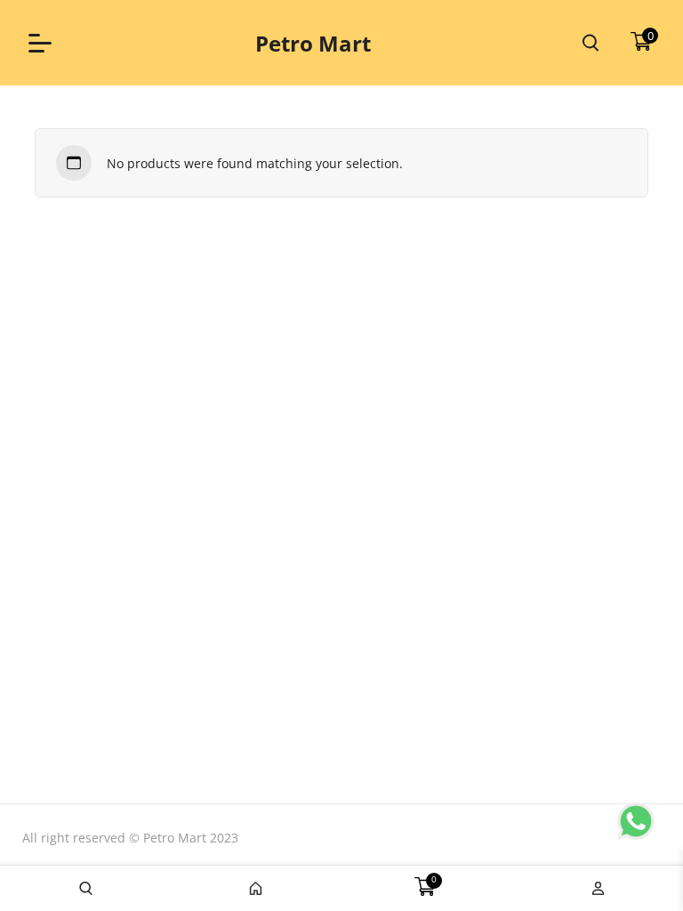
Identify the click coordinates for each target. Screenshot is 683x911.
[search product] (590, 42)
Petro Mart (313, 43)
